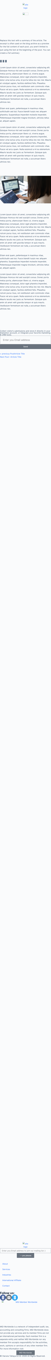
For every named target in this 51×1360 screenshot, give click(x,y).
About (5, 1264)
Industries (6, 1275)
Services (6, 1269)
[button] (1, 61)
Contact (6, 1286)
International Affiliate (11, 1280)
